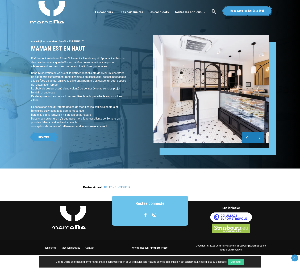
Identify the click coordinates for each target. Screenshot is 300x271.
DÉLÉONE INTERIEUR (117, 187)
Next (258, 137)
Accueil (35, 41)
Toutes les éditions (188, 12)
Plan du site (50, 247)
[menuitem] (105, 12)
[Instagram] (154, 215)
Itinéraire (43, 137)
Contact (89, 247)
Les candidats (159, 12)
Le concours (104, 12)
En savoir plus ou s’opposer (211, 261)
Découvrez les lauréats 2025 (247, 10)
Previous (247, 137)
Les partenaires (132, 12)
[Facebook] (145, 215)
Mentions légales (71, 247)
